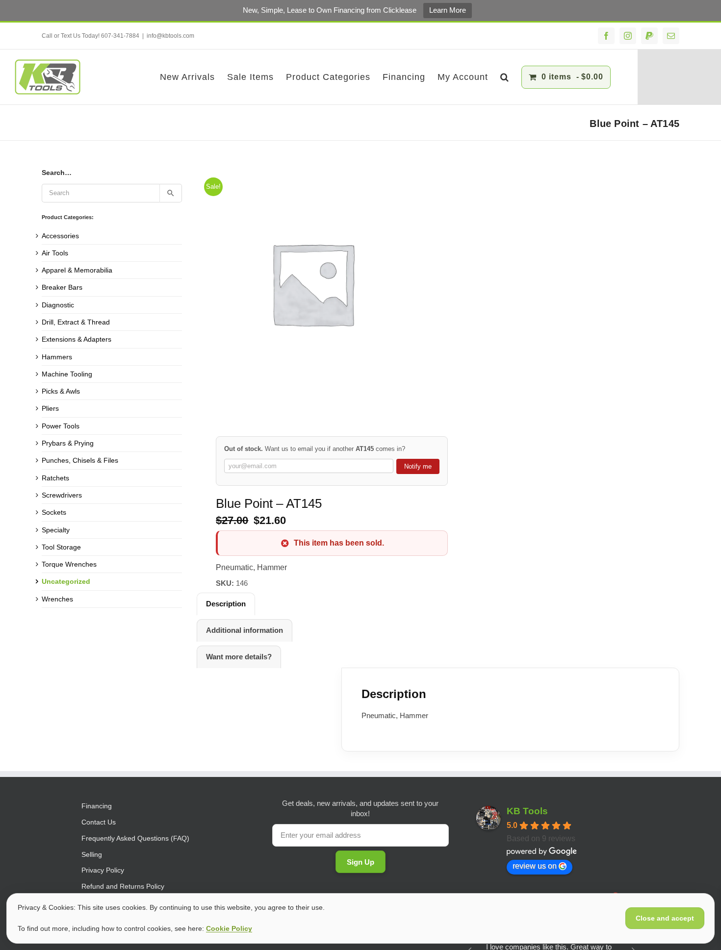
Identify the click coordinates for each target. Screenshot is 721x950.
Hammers (57, 357)
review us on (535, 866)
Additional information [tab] (244, 630)
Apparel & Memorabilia (77, 270)
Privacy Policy (102, 870)
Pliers (50, 408)
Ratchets (55, 478)
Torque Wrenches (69, 564)
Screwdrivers (62, 495)
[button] (504, 77)
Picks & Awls (61, 391)
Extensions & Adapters (76, 339)
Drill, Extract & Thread (76, 322)
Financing (96, 806)
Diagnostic (58, 305)
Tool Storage (61, 547)
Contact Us (98, 822)
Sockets (54, 512)
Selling (91, 854)
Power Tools (60, 426)
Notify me (418, 466)
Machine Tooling (67, 374)
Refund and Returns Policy (122, 886)
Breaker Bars (62, 287)
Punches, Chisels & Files (80, 460)
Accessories (60, 236)
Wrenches (57, 599)
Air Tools (55, 253)
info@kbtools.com (170, 35)
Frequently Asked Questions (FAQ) (135, 838)
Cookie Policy (229, 928)
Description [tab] (226, 604)
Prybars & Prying (68, 443)
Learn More (447, 10)
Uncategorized (66, 581)
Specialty (56, 530)
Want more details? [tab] (239, 656)
